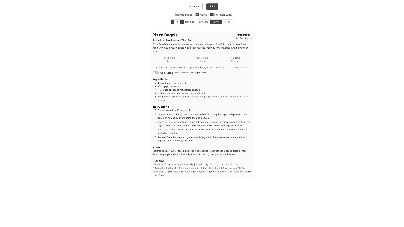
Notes (203, 14)
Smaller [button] (203, 21)
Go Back (194, 6)
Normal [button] (215, 21)
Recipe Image (184, 14)
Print (212, 6)
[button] (238, 34)
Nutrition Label (223, 14)
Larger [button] (227, 21)
